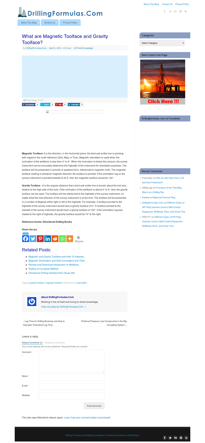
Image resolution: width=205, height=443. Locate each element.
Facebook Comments (55, 342)
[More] (69, 237)
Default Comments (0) (32, 342)
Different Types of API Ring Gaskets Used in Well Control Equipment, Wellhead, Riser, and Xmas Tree (163, 207)
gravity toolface (37, 282)
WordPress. (134, 435)
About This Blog (151, 4)
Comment (26, 353)
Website (26, 395)
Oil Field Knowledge (83, 47)
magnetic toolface (53, 282)
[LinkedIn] (175, 11)
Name (25, 375)
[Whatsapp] (62, 237)
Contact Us (167, 4)
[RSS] (186, 11)
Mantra (122, 435)
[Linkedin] (47, 237)
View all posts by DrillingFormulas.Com (63, 306)
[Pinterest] (40, 237)
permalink (82, 282)
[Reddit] (55, 237)
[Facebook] (165, 11)
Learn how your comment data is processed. (87, 417)
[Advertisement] (75, 76)
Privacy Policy (182, 4)
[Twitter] (170, 11)
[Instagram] (180, 11)
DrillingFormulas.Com (36, 47)
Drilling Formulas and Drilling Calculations (85, 435)
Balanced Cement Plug (164, 197)
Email (25, 385)
